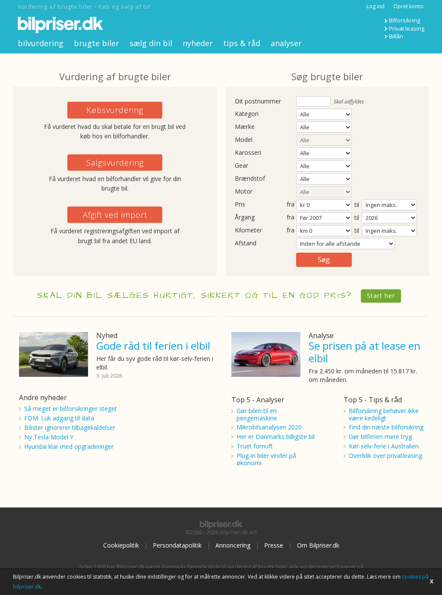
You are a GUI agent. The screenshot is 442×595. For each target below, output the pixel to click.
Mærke (245, 127)
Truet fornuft (255, 446)
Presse (273, 545)
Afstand (245, 243)
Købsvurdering (114, 110)
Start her (381, 295)
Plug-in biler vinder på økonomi (266, 459)
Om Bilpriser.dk (318, 545)
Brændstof (250, 178)
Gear (241, 165)
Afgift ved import (115, 215)
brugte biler (96, 43)
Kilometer (248, 230)
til (356, 204)
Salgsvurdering (115, 162)
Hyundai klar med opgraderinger (69, 446)
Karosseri (248, 153)
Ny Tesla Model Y (48, 437)
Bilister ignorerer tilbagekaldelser (69, 427)
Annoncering (232, 545)
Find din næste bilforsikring (386, 427)
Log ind (375, 6)
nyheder (198, 43)
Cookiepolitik (121, 545)
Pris (240, 204)
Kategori (247, 114)
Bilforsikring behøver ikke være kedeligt (384, 414)
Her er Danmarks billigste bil (276, 436)
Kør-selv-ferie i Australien (384, 446)
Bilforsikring (404, 20)
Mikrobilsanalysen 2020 (269, 427)
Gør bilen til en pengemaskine (257, 414)
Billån (396, 36)
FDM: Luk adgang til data (59, 418)
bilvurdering (40, 43)
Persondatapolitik (177, 545)
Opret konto (408, 6)
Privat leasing (406, 28)
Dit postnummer (258, 101)
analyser (286, 43)
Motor (244, 191)
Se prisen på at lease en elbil (364, 351)
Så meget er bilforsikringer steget (70, 408)
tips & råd (241, 43)
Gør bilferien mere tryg (380, 436)
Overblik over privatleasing (385, 455)
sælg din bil (150, 43)
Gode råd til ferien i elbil (153, 345)
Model (244, 140)
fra (290, 204)
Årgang (245, 217)
